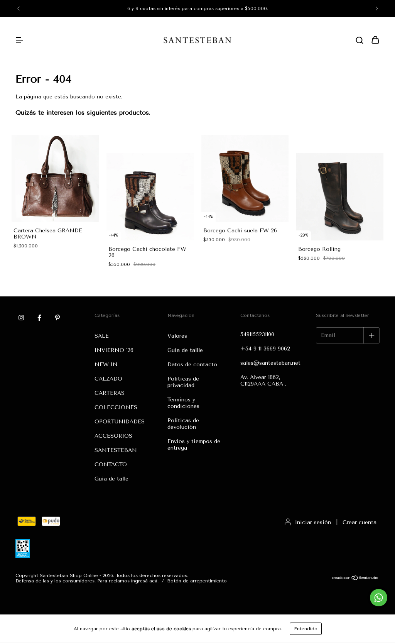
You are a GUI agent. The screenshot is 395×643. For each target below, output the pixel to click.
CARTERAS (110, 393)
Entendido (305, 628)
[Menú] (19, 40)
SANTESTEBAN (116, 450)
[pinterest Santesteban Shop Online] (57, 317)
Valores (177, 336)
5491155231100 (257, 334)
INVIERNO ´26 (114, 350)
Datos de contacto (192, 364)
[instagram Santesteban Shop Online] (21, 317)
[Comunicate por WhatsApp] (378, 597)
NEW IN (106, 364)
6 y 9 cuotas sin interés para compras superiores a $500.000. (197, 8)
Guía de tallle (185, 350)
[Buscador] (359, 40)
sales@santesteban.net (270, 363)
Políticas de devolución (183, 423)
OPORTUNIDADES (120, 421)
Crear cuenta (359, 522)
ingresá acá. (145, 581)
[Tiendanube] (355, 578)
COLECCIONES (116, 407)
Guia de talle (111, 478)
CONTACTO (111, 464)
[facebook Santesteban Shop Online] (39, 317)
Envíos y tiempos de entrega (193, 444)
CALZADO (108, 379)
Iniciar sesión (313, 522)
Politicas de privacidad (183, 382)
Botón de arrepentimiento (197, 581)
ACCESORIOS (113, 436)
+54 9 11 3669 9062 (265, 348)
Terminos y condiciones (183, 402)
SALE (102, 336)
